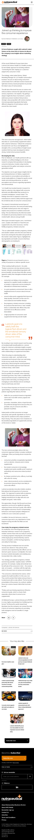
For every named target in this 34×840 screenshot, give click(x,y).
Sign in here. (16, 762)
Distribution (13, 669)
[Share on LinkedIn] (9, 617)
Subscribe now (11, 740)
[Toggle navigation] (31, 2)
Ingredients (30, 669)
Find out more (6, 767)
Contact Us (5, 812)
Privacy (4, 820)
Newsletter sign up (8, 810)
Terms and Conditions (8, 817)
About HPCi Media (7, 807)
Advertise (5, 815)
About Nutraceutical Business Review (14, 805)
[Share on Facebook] (13, 617)
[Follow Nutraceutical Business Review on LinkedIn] (17, 787)
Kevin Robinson (7, 38)
